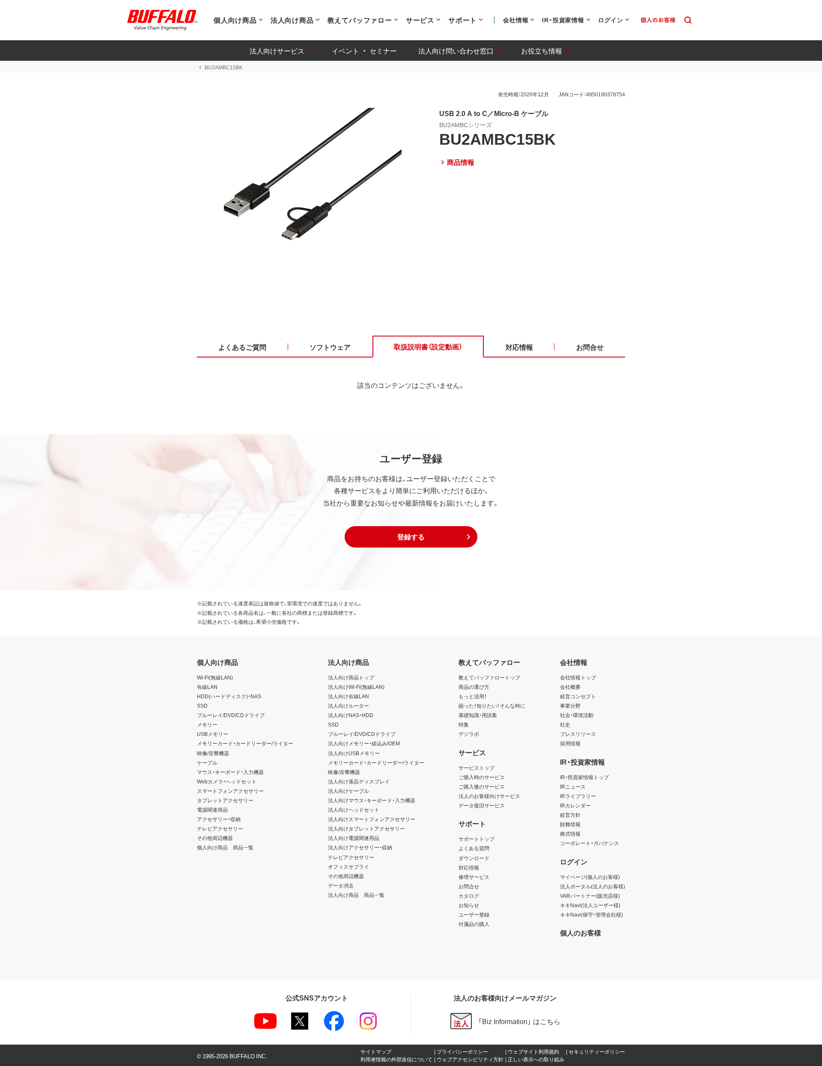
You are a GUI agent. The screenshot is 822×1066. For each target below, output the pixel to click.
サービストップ (476, 767)
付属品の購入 (474, 924)
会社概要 (570, 687)
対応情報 (469, 867)
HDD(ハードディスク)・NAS (229, 696)
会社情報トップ (578, 677)
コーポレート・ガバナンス (589, 843)
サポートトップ (476, 839)
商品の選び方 (474, 687)
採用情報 (570, 743)
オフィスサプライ (348, 866)
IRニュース (573, 786)
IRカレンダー (575, 805)
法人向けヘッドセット (353, 809)
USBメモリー (212, 734)
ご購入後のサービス (482, 786)
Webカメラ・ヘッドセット (226, 781)
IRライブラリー (578, 796)
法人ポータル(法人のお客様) (592, 886)
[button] (411, 537)
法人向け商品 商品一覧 (356, 895)
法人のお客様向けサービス (489, 796)
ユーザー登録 (474, 914)
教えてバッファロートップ (489, 677)
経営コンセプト (578, 696)
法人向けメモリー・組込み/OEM (364, 743)
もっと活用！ (473, 696)
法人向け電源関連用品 (353, 838)
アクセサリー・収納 (219, 819)
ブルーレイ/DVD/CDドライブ (231, 715)
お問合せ (469, 886)
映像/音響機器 (213, 753)
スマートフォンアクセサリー (230, 791)
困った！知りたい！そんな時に (492, 705)
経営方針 (570, 815)
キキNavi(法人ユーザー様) (590, 905)
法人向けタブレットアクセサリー (366, 828)
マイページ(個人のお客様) (590, 877)
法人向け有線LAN (348, 696)
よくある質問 (474, 848)
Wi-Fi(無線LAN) (215, 677)
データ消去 (341, 885)
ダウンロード (474, 858)
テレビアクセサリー (220, 828)
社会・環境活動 (576, 715)
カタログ (469, 895)
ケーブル (207, 762)
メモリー (207, 724)
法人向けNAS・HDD (350, 715)
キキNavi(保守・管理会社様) (591, 914)
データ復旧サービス (482, 805)
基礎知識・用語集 (478, 715)
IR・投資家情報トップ (584, 777)
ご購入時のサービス (482, 777)
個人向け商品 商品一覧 (225, 847)
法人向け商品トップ (351, 677)
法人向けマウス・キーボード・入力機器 (371, 800)
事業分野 (570, 705)
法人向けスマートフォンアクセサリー (371, 819)
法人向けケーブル (348, 791)
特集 (464, 724)
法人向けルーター (348, 705)
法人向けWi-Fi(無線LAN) (356, 687)
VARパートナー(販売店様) (590, 895)
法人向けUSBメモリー (354, 753)
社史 (565, 724)
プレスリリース (578, 734)
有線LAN (207, 687)
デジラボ (469, 734)
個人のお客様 (580, 932)
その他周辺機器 (215, 838)
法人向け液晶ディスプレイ (359, 781)
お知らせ (469, 905)
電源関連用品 (212, 809)
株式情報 (570, 833)
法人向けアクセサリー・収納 (360, 847)
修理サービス (474, 877)
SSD (202, 705)
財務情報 (570, 824)
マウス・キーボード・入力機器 (230, 772)
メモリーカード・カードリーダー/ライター (245, 743)
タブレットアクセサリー (225, 800)
